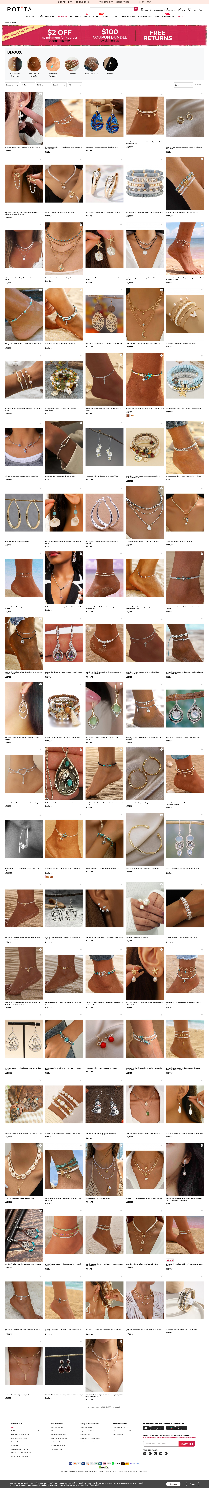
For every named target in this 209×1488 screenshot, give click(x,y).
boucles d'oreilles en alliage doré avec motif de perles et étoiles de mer (144, 1003)
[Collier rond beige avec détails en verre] (185, 512)
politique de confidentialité (122, 1431)
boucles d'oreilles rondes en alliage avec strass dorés (103, 212)
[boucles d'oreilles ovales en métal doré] (24, 512)
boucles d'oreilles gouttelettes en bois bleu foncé (102, 147)
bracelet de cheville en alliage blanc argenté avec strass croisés (104, 409)
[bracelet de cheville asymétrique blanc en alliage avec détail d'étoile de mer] (104, 643)
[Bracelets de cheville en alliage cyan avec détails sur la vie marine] (64, 1169)
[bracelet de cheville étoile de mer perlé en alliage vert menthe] (64, 839)
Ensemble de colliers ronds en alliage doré (59, 278)
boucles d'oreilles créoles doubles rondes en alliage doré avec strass (185, 148)
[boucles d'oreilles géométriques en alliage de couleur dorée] (104, 1300)
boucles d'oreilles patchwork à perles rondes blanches (22, 147)
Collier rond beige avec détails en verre (179, 541)
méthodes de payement (59, 1427)
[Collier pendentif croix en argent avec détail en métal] (64, 578)
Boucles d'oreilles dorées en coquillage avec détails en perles (103, 278)
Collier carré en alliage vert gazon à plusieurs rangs (143, 1133)
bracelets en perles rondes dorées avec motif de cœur (63, 1133)
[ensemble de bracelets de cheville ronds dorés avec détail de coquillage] (185, 774)
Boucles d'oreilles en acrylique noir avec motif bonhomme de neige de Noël (101, 1134)
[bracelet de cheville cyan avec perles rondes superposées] (64, 314)
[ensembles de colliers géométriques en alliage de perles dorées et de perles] (104, 1365)
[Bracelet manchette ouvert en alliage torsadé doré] (145, 839)
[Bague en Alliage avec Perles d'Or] (145, 908)
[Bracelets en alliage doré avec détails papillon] (185, 314)
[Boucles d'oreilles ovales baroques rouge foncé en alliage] (64, 1365)
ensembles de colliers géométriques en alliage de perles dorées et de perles (104, 1395)
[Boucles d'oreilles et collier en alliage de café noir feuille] (24, 1104)
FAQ (12, 1427)
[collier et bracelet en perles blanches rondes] (64, 183)
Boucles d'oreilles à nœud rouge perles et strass (101, 1068)
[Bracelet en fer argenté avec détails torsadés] (64, 447)
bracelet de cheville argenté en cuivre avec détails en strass (22, 1330)
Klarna (53, 1431)
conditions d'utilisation (115, 1471)
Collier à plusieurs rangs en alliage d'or (17, 1395)
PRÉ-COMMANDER (46, 16)
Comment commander (58, 1434)
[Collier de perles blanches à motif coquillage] (24, 1169)
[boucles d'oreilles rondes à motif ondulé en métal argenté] (104, 512)
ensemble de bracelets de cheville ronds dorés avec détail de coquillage (183, 803)
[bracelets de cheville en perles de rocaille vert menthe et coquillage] (145, 1039)
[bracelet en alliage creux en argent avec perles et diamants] (185, 908)
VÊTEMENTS (75, 16)
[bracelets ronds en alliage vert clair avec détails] (185, 183)
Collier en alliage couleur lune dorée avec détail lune (143, 343)
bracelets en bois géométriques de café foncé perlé (62, 737)
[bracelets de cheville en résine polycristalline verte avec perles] (185, 1235)
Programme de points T (59, 1438)
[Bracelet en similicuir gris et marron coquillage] (185, 1300)
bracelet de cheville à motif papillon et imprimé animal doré (63, 1003)
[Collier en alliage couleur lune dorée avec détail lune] (145, 314)
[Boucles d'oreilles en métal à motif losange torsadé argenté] (24, 708)
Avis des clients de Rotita (19, 1449)
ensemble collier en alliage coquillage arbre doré (142, 1264)
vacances (62, 16)
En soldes (197, 85)
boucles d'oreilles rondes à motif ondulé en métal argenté (102, 542)
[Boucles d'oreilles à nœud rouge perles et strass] (104, 1039)
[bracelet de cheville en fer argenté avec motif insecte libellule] (64, 1300)
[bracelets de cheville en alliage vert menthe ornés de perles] (185, 974)
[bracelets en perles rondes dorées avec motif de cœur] (64, 1104)
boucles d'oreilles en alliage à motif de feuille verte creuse (102, 738)
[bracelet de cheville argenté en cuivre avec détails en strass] (24, 1300)
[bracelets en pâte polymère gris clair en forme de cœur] (145, 183)
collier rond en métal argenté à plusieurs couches (142, 541)
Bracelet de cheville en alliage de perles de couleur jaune (145, 408)
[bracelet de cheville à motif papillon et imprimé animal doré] (64, 974)
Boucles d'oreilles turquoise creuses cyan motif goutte (23, 1264)
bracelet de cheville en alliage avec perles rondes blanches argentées (142, 607)
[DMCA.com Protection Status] (104, 1467)
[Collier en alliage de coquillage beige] (104, 1169)
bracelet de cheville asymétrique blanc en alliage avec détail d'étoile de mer (103, 673)
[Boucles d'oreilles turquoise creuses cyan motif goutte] (24, 1235)
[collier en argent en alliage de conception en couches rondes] (24, 249)
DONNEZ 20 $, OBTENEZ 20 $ (21, 1453)
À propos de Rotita (86, 1427)
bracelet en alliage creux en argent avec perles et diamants (182, 938)
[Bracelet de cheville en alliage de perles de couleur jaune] (145, 379)
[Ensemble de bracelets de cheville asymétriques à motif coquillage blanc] (185, 643)
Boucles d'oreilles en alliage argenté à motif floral (102, 476)
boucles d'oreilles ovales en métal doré (17, 541)
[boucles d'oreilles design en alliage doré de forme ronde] (145, 774)
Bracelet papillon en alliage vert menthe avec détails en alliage (63, 1069)
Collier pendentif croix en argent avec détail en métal (63, 607)
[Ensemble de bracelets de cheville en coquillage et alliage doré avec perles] (185, 1039)
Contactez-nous (56, 1449)
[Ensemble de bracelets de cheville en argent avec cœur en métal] (145, 708)
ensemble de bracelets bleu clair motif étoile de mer (183, 408)
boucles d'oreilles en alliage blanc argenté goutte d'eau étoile (23, 1069)
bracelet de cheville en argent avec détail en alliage (22, 803)
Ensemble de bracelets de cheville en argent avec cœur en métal (144, 738)
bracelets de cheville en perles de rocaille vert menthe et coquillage (144, 1069)
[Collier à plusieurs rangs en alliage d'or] (24, 1365)
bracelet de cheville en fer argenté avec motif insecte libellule (63, 1330)
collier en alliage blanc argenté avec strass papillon (21, 476)
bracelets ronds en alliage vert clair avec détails (182, 212)
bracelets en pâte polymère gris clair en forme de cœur (144, 212)
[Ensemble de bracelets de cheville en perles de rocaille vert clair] (64, 1235)
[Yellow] (128, 415)
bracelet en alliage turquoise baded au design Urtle (102, 868)
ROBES (115, 16)
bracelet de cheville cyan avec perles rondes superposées (60, 344)
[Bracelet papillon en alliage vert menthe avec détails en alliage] (64, 1039)
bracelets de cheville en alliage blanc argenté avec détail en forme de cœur (185, 278)
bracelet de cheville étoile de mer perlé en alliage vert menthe (63, 869)
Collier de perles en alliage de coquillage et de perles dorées (143, 1330)
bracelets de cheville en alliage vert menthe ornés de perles (183, 1003)
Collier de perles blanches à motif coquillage (19, 1199)
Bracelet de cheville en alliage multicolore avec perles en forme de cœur (104, 1003)
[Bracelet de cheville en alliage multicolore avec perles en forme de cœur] (104, 974)
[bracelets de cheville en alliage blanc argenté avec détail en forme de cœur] (185, 249)
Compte (172, 10)
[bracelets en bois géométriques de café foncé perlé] (64, 708)
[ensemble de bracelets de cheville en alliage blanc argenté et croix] (145, 643)
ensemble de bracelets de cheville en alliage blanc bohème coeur (102, 607)
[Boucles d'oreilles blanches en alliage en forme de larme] (185, 1104)
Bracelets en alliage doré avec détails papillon (181, 343)
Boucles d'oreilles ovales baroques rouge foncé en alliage (64, 1395)
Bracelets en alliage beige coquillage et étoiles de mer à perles (23, 409)
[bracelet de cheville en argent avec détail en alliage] (24, 774)
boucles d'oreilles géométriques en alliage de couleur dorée (103, 1330)
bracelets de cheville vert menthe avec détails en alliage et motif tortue (104, 1264)
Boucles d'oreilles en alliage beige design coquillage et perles (63, 542)
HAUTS (87, 16)
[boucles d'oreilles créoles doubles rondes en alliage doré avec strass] (185, 118)
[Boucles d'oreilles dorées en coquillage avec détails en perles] (104, 249)
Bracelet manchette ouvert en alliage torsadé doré (143, 868)
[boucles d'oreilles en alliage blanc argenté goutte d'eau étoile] (24, 1039)
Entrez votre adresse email (156, 1443)
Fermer (192, 1484)
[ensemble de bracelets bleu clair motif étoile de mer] (185, 379)
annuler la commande (58, 1445)
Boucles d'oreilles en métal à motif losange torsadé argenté (22, 738)
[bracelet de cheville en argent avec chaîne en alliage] (185, 447)
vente (180, 16)
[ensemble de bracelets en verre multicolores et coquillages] (64, 379)
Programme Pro (85, 1434)
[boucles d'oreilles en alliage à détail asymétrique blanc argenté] (24, 839)
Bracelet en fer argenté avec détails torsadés (60, 476)
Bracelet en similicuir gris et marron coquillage (181, 1329)
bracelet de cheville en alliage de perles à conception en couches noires (23, 673)
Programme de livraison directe (90, 1438)
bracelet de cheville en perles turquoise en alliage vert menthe (23, 344)
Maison (7, 22)
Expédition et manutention (20, 1434)
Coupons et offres (17, 1445)
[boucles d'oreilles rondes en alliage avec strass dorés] (104, 183)
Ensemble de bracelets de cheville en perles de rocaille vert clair (63, 1264)
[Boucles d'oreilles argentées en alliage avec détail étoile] (104, 908)
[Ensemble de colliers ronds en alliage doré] (64, 249)
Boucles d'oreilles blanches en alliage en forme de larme (184, 1133)
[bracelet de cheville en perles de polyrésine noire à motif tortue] (104, 774)
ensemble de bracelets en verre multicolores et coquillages (61, 409)
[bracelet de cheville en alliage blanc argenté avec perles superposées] (64, 118)
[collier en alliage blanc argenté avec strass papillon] (24, 447)
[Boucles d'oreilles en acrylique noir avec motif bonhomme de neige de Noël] (104, 1104)
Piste (183, 10)
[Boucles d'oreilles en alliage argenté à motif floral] (104, 447)
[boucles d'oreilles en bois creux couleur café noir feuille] (104, 314)
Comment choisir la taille (19, 1438)
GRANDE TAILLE (128, 16)
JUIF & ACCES (168, 16)
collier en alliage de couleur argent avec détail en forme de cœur (144, 278)
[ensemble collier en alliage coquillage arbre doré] (145, 1235)
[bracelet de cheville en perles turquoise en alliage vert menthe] (24, 314)
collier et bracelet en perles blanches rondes (60, 212)
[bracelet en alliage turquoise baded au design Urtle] (104, 839)
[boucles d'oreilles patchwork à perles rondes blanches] (24, 118)
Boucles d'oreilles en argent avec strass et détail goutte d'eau (63, 673)
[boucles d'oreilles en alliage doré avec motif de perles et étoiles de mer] (145, 974)
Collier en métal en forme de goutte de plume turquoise (63, 803)
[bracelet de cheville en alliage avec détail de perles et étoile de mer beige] (24, 908)
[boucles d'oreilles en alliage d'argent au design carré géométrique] (64, 908)
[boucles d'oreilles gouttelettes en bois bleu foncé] (104, 118)
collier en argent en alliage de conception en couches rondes (22, 278)
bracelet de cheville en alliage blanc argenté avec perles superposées (63, 148)
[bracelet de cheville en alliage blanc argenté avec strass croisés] (104, 379)
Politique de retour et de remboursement (25, 1431)
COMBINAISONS (145, 16)
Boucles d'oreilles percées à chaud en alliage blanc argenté (182, 869)
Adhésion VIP (55, 1442)
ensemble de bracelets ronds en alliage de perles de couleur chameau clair (143, 477)
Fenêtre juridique (118, 1434)
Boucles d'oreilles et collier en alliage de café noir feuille (23, 1133)
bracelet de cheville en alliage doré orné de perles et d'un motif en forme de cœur (22, 1003)
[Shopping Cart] (201, 10)
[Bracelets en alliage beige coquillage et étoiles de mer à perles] (24, 379)
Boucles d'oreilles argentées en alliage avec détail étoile (104, 937)
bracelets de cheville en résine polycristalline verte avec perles (184, 1264)
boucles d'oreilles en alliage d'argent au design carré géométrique (62, 938)
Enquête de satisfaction (87, 1442)
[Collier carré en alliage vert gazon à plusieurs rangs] (145, 1104)
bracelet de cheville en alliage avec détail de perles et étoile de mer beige (22, 938)
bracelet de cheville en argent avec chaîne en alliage (183, 476)
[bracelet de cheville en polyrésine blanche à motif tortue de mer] (185, 578)
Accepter (173, 1484)
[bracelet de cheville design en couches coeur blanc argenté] (24, 578)
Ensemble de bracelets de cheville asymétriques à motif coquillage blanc (184, 673)
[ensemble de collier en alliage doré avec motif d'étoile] (145, 1169)
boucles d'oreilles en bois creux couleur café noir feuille (104, 343)
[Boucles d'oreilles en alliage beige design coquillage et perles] (64, 512)
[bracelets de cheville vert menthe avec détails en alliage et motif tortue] (104, 1235)
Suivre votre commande (19, 1442)
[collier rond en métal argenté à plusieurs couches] (145, 512)
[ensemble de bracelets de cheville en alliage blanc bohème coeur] (104, 578)
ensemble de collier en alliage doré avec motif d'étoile (144, 1199)
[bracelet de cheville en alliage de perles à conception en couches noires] (24, 643)
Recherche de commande (19, 1456)
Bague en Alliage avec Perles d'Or (137, 937)
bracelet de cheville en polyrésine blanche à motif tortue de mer (185, 607)
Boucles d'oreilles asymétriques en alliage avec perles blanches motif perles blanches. (184, 1199)
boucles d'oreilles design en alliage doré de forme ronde (144, 803)
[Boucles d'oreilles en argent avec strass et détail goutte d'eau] (64, 643)
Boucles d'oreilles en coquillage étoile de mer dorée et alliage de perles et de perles (23, 213)
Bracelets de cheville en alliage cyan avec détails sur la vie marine (63, 1199)
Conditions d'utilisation (120, 1427)
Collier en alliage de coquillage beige (98, 1199)
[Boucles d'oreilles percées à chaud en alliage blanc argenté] (185, 839)
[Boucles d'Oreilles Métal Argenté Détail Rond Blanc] (185, 708)
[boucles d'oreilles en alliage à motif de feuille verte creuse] (104, 708)
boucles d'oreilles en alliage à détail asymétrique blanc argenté (23, 869)
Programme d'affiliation (87, 1431)
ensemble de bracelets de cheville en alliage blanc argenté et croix (142, 673)
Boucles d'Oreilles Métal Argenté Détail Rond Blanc (183, 737)
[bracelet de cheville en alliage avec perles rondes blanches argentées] (145, 578)
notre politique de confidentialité (136, 1471)
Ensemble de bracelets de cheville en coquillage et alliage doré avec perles (183, 1069)
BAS (157, 16)
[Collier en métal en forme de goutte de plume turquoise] (64, 774)
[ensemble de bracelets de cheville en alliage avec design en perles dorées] (145, 115)
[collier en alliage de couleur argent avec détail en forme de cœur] (145, 249)
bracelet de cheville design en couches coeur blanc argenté (22, 607)
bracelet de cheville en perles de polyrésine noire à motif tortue (104, 803)
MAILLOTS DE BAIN (101, 16)
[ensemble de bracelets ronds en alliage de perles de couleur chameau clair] (145, 447)
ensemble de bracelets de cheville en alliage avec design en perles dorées (144, 142)
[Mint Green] (132, 415)
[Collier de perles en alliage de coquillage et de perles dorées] (145, 1300)
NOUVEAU (30, 16)
